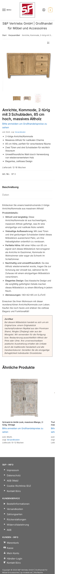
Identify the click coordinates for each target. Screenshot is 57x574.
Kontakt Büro (14, 491)
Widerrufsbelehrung (18, 524)
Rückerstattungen (16, 519)
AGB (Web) (12, 480)
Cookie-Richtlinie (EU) (19, 485)
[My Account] (44, 10)
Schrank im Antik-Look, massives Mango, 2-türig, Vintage (23, 423)
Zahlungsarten (14, 514)
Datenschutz (14, 475)
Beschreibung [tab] (10, 187)
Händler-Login (14, 558)
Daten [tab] (5, 194)
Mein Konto (13, 553)
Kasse (10, 548)
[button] (48, 43)
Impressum (13, 470)
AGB (9, 529)
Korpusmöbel (14, 35)
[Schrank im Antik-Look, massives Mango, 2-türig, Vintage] (24, 396)
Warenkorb (13, 542)
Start (4, 35)
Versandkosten (20, 132)
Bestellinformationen (18, 503)
